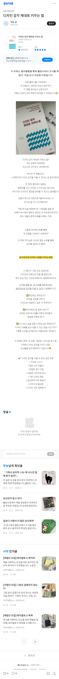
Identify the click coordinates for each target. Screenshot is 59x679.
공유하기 (54, 673)
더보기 (54, 3)
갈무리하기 (48, 673)
